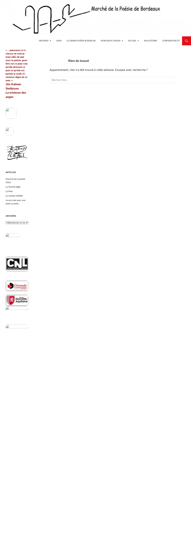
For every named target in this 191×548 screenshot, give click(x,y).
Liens (59, 41)
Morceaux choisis (110, 41)
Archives (43, 41)
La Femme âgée (13, 187)
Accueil (132, 41)
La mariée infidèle (14, 196)
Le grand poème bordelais (81, 41)
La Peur (9, 191)
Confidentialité (171, 41)
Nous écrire (150, 41)
